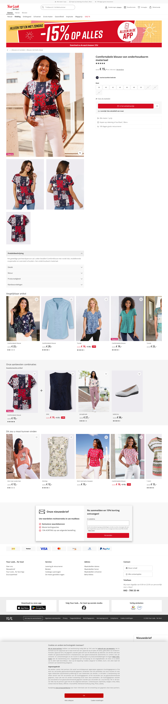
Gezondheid (59, 17)
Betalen (48, 569)
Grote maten (48, 17)
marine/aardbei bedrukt (108, 77)
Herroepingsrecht (102, 618)
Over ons (9, 566)
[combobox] (62, 7)
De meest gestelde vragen (54, 574)
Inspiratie (69, 17)
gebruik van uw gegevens (106, 648)
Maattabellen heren (91, 569)
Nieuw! (9, 17)
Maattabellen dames (91, 566)
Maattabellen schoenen (93, 572)
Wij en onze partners (55, 648)
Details (10, 267)
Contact (126, 562)
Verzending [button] (120, 69)
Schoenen (37, 17)
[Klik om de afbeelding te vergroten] (80, 153)
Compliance (114, 618)
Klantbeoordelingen (15, 285)
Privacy (65, 618)
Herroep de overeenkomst (33, 618)
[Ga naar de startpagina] (13, 7)
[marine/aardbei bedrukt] (97, 77)
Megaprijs (79, 17)
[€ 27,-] (93, 391)
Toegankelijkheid (75, 618)
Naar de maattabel (104, 98)
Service (48, 562)
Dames (10, 13)
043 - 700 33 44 (131, 590)
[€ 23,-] (23, 318)
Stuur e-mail (132, 568)
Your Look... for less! (15, 562)
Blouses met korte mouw (35, 50)
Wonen (24, 13)
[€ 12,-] (23, 456)
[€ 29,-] (58, 318)
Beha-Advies (88, 574)
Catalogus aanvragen (53, 572)
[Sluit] (166, 637)
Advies (87, 562)
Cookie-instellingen (97, 700)
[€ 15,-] (92, 456)
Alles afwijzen (69, 700)
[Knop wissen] (73, 7)
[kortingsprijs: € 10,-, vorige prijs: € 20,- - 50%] (92, 318)
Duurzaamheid (11, 574)
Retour (10, 273)
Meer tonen (91, 530)
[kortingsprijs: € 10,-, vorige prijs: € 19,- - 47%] (127, 456)
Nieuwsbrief (10, 569)
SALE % (87, 17)
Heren (17, 13)
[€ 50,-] (127, 391)
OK (84, 695)
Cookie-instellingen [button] (126, 618)
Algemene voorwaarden (53, 618)
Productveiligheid (14, 279)
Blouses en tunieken (18, 50)
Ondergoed (27, 17)
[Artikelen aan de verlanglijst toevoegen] (157, 106)
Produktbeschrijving (16, 253)
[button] (7, 50)
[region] (84, 673)
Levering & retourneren (54, 566)
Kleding (18, 17)
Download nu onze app (31, 603)
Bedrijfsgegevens (88, 618)
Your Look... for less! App (15, 572)
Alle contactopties (134, 574)
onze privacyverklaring (63, 688)
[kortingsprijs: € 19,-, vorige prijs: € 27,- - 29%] (60, 391)
